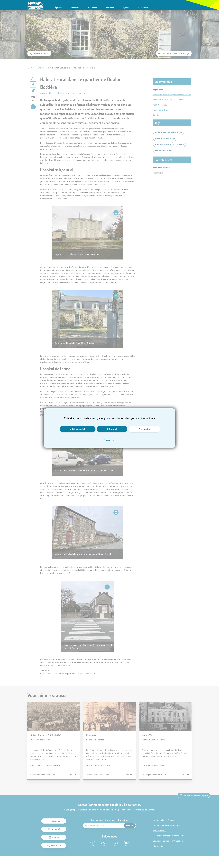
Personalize (144, 429)
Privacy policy (109, 440)
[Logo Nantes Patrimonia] (35, 5)
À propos (58, 7)
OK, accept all (78, 429)
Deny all (113, 429)
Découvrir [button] (75, 7)
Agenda (126, 7)
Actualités (110, 7)
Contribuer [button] (92, 7)
